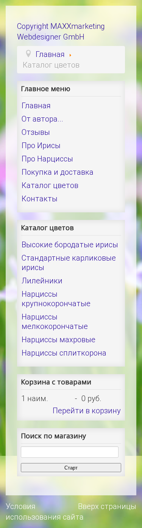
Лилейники (42, 280)
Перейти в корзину (87, 410)
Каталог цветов (50, 185)
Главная (36, 105)
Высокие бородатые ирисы (70, 244)
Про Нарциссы (47, 158)
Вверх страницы (107, 506)
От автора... (42, 118)
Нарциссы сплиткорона (64, 352)
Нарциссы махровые (58, 339)
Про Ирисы (41, 145)
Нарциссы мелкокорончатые (55, 321)
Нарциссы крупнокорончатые (56, 298)
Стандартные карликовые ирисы (69, 262)
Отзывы (36, 132)
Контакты (40, 198)
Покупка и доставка (58, 172)
